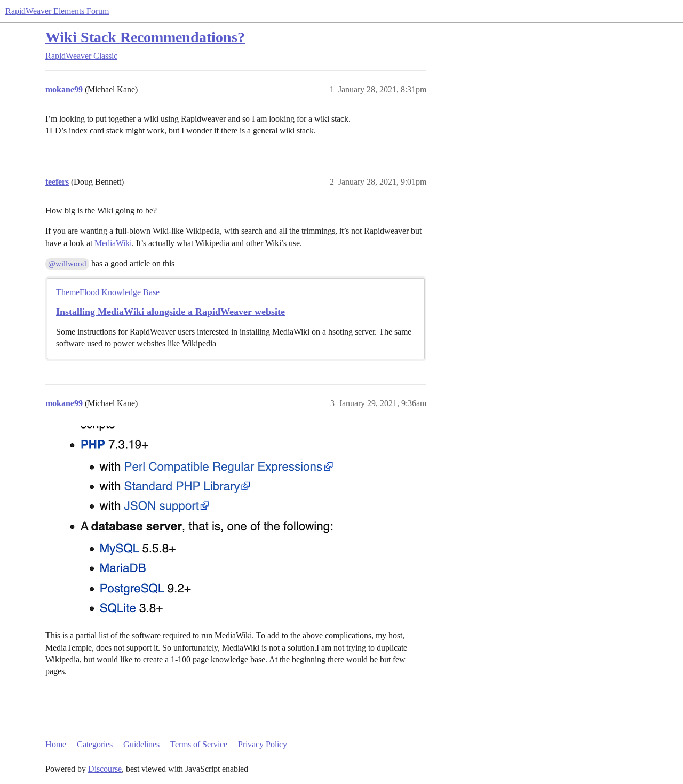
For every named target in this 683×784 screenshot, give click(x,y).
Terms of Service (198, 744)
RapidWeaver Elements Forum (57, 10)
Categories (95, 744)
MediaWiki (113, 243)
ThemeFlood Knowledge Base (108, 292)
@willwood (67, 263)
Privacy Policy (262, 744)
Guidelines (141, 744)
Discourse (105, 768)
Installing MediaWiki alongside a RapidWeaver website (170, 311)
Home (55, 744)
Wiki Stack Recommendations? (145, 37)
